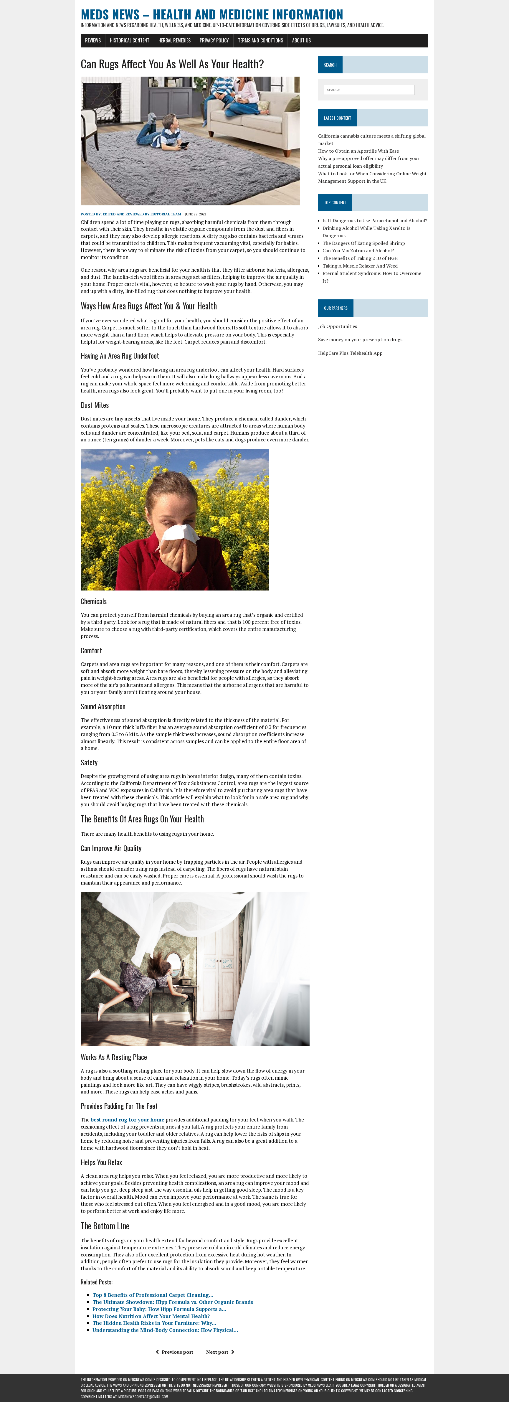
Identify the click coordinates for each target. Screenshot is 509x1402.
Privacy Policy (214, 40)
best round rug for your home (127, 1119)
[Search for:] (369, 89)
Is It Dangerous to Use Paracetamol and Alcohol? (375, 220)
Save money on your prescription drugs (360, 339)
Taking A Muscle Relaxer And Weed (360, 266)
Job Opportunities (337, 326)
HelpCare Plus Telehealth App (350, 353)
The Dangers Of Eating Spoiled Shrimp (364, 243)
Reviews (93, 40)
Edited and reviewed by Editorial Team (142, 214)
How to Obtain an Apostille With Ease (358, 151)
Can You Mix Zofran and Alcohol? (358, 250)
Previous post (177, 1352)
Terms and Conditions (260, 40)
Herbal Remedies (174, 40)
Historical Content (129, 40)
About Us (301, 40)
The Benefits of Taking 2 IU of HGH (360, 258)
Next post (217, 1352)
